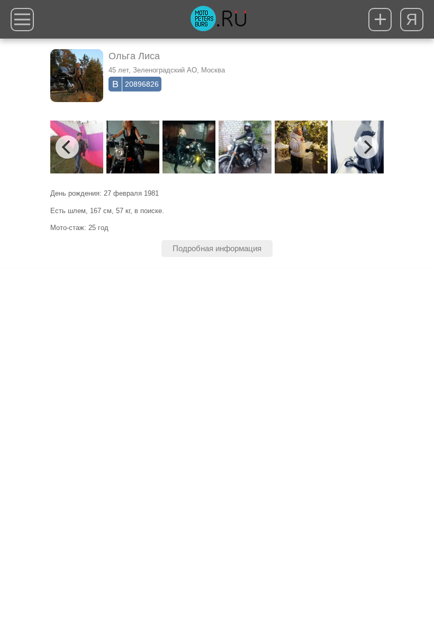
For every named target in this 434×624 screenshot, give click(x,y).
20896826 (142, 84)
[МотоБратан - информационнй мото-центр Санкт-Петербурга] (218, 19)
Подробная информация (217, 248)
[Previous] (67, 147)
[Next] (366, 147)
